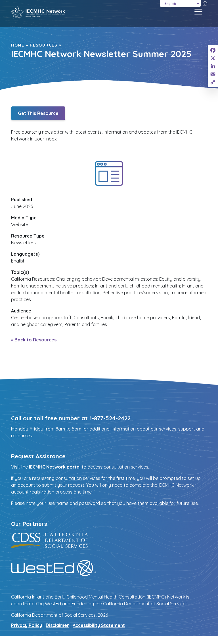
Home (17, 45)
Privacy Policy (26, 625)
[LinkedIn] (213, 66)
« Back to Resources (33, 340)
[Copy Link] (213, 82)
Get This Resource (38, 113)
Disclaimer (57, 625)
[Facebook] (213, 50)
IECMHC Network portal (55, 467)
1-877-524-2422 (110, 418)
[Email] (213, 74)
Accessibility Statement (99, 625)
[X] (213, 58)
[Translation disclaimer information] (205, 3)
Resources (44, 45)
